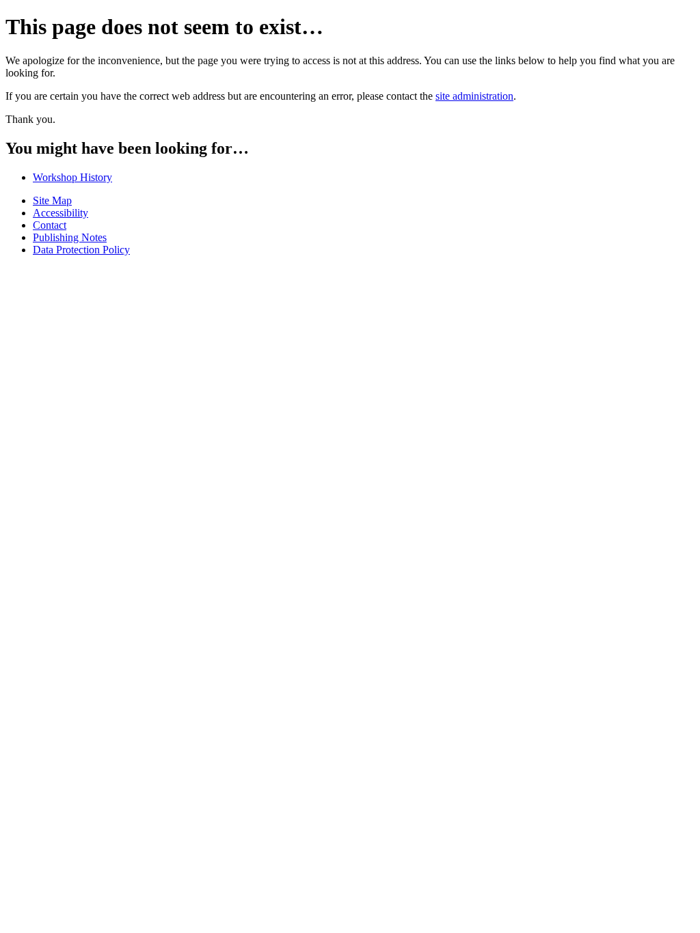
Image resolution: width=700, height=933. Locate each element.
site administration (474, 96)
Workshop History (72, 177)
